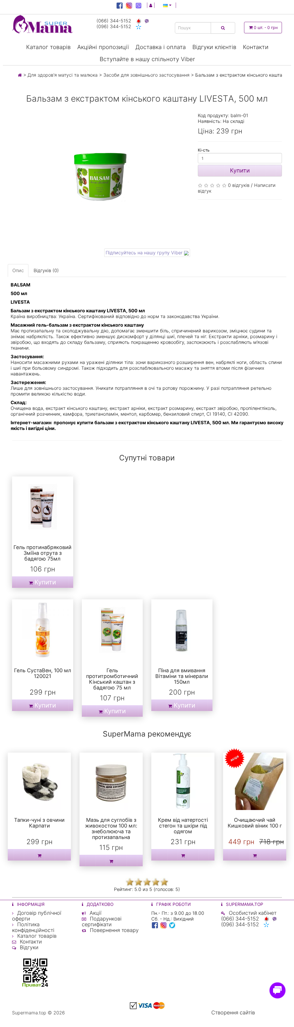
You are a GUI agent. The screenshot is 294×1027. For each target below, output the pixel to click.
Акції (94, 913)
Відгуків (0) (46, 270)
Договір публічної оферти (36, 916)
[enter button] (151, 5)
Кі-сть (204, 150)
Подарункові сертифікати (101, 921)
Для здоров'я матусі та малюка (63, 75)
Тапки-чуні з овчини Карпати (39, 823)
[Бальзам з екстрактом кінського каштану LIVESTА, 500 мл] (100, 178)
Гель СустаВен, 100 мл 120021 (42, 673)
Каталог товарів (48, 47)
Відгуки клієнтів (214, 47)
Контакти (255, 47)
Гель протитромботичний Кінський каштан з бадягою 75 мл (112, 679)
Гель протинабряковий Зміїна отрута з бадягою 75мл (42, 553)
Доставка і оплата (161, 47)
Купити (240, 170)
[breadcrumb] (20, 75)
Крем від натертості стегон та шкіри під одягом (183, 825)
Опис (18, 270)
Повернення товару (113, 930)
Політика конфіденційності (33, 927)
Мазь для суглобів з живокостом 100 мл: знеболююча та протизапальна (111, 828)
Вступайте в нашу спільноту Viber (147, 59)
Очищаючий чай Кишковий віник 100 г (255, 823)
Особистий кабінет (251, 913)
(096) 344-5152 (114, 26)
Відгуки (28, 947)
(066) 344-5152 (114, 21)
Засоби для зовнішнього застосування (146, 75)
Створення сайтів (233, 1012)
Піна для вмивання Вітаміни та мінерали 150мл (181, 676)
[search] (223, 28)
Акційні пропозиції (103, 47)
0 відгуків (238, 185)
